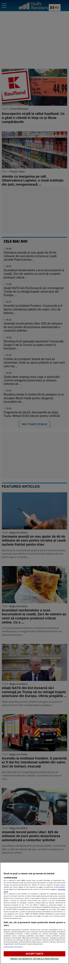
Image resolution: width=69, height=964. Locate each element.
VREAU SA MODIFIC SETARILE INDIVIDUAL (34, 958)
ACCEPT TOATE (34, 953)
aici (57, 907)
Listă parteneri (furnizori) (13, 947)
